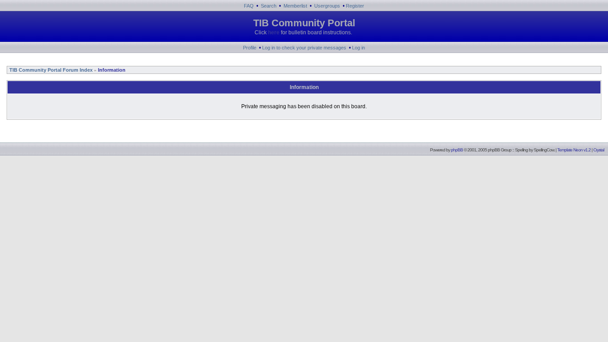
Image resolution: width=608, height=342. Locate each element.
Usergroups (327, 5)
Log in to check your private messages (304, 47)
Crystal (598, 149)
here (274, 32)
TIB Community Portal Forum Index (50, 70)
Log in (358, 47)
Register (355, 5)
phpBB (457, 149)
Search (268, 5)
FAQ (249, 5)
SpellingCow (544, 149)
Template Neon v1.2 (574, 149)
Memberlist (295, 5)
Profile (249, 47)
